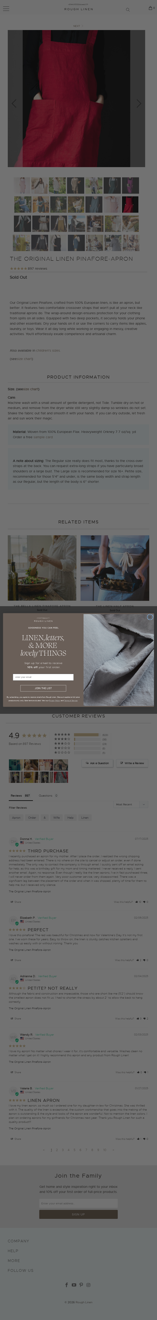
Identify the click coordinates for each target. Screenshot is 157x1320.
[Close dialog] (150, 617)
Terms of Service (71, 701)
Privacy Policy (54, 701)
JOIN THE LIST (43, 688)
